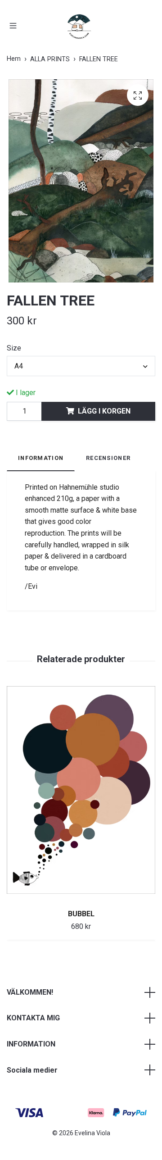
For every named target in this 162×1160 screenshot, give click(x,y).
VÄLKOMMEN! (30, 992)
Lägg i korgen (104, 411)
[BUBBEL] (81, 794)
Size (14, 348)
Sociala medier (32, 1070)
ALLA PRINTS (50, 59)
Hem (14, 59)
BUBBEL (81, 914)
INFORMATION (31, 1044)
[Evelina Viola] (79, 27)
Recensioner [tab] (108, 458)
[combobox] (81, 366)
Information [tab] (40, 458)
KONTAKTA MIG (33, 1018)
